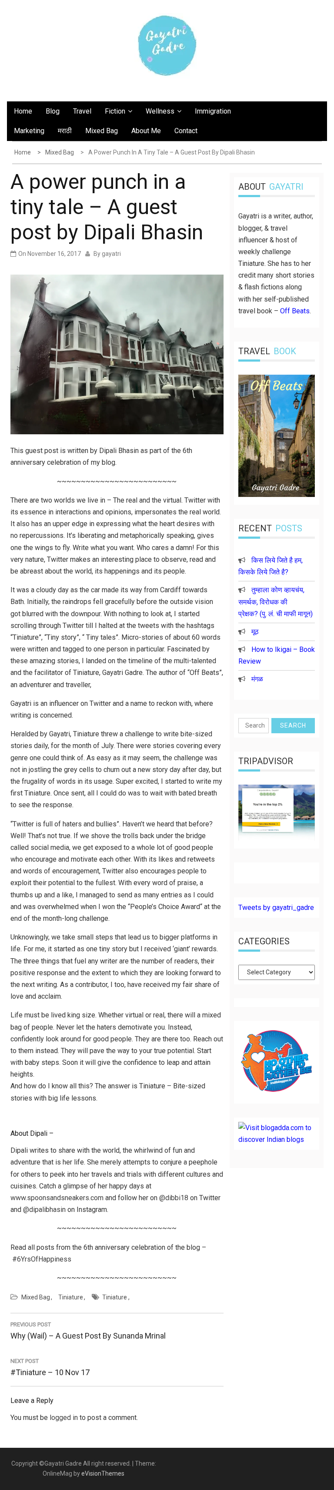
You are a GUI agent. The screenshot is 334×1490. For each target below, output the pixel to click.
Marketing (29, 131)
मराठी (65, 131)
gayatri (111, 253)
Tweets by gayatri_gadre (276, 907)
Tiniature (70, 1297)
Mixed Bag (101, 131)
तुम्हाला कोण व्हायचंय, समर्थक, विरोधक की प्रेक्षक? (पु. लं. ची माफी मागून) (275, 601)
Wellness (160, 111)
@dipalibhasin (44, 1209)
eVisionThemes (102, 1473)
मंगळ (257, 679)
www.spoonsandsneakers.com (57, 1198)
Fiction (115, 111)
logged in (64, 1417)
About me (146, 131)
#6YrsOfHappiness (41, 1259)
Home (23, 111)
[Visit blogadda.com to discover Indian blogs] (276, 1139)
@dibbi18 (173, 1198)
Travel (82, 111)
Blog (53, 111)
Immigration (213, 111)
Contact (185, 131)
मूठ (255, 632)
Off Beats (295, 311)
